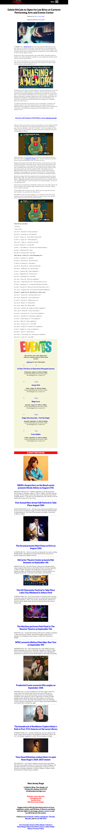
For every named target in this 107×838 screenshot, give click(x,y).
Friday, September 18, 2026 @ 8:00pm (36, 437)
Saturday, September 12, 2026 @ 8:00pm (36, 421)
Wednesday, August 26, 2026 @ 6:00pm (35, 372)
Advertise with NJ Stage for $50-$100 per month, (36, 118)
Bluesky (28, 818)
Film (37, 825)
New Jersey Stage (39, 16)
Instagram (44, 817)
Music (42, 825)
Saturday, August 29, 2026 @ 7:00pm (36, 405)
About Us (30, 827)
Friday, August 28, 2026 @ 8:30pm (36, 388)
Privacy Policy (38, 828)
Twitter (37, 817)
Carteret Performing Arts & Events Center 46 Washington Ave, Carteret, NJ (35, 374)
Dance (32, 825)
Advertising (21, 827)
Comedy (26, 825)
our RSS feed (41, 818)
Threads (52, 817)
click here (29, 362)
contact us (47, 811)
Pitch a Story (39, 827)
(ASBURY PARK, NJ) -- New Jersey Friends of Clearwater (30, 596)
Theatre (49, 825)
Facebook (29, 817)
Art (20, 825)
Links (47, 827)
